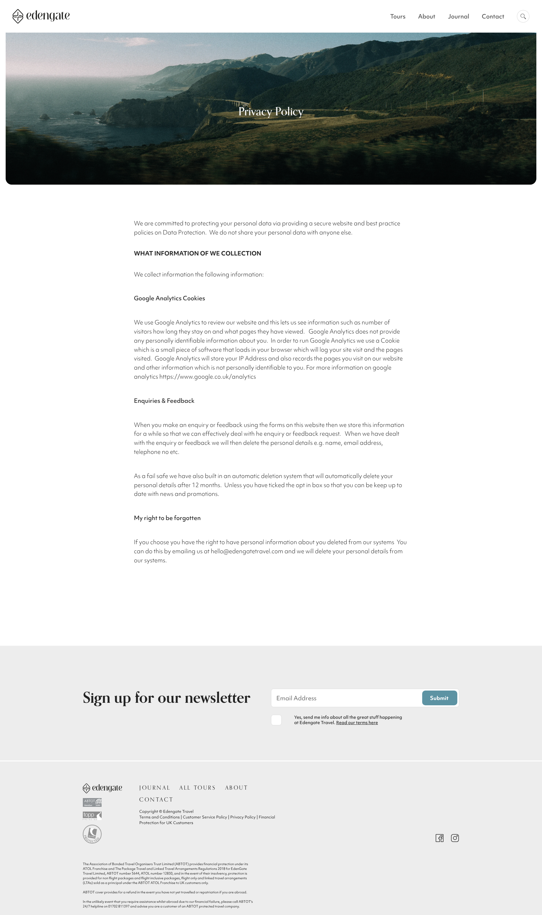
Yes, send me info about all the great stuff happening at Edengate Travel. (348, 720)
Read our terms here (357, 722)
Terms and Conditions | (161, 817)
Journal (458, 16)
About (426, 16)
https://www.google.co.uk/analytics (207, 376)
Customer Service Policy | (206, 817)
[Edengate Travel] (102, 788)
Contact (493, 16)
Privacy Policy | (244, 817)
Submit (439, 698)
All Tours (197, 787)
